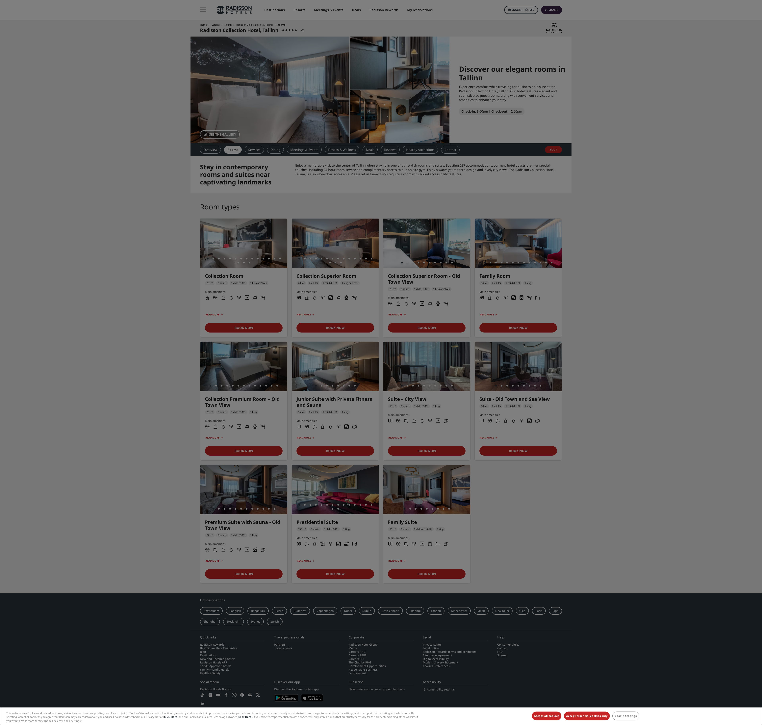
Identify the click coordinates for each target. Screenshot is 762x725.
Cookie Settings (626, 716)
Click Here (170, 717)
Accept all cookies (546, 716)
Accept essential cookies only (587, 716)
